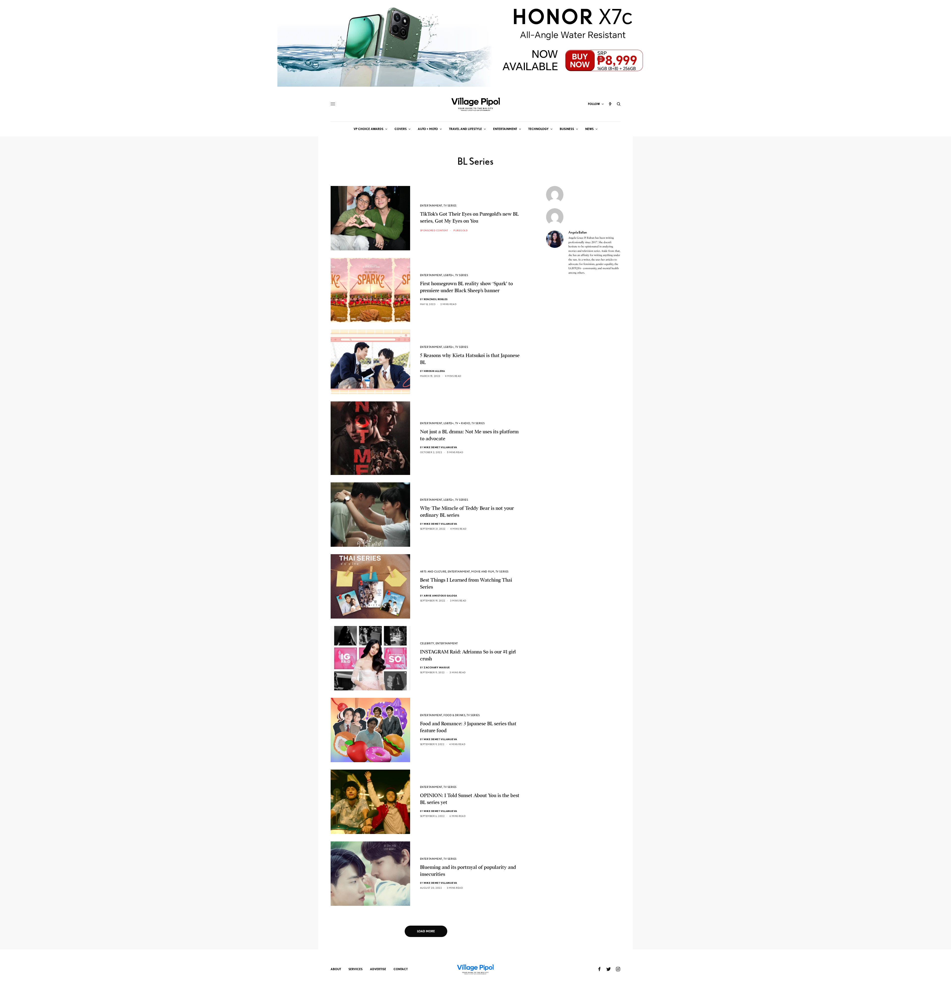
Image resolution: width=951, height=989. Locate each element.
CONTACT (401, 969)
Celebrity (427, 643)
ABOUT (336, 969)
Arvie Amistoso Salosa (440, 595)
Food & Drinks (454, 715)
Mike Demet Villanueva (440, 447)
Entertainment (431, 205)
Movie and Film (482, 571)
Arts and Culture (433, 571)
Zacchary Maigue (437, 667)
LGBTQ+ (449, 275)
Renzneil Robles (436, 299)
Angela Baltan (577, 232)
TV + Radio (463, 423)
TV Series (450, 205)
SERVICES (355, 969)
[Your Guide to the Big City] (475, 104)
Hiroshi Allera (434, 370)
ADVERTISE (378, 969)
